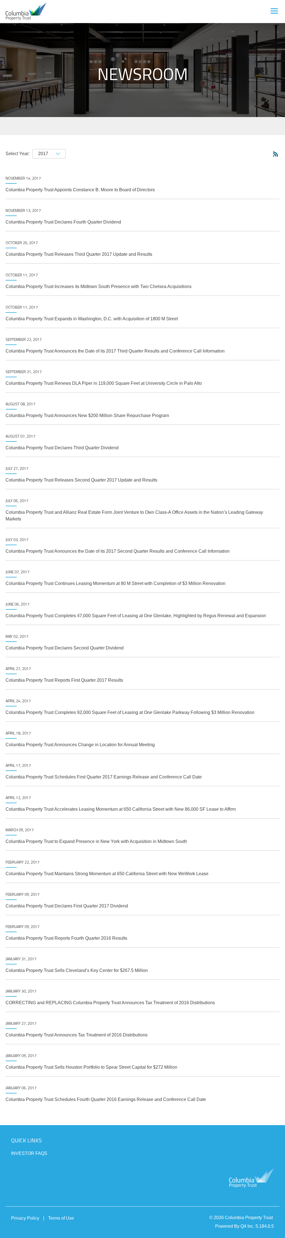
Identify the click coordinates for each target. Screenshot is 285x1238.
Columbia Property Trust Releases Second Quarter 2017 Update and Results (81, 480)
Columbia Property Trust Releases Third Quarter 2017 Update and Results (79, 254)
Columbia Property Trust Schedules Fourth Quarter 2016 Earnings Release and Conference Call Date (106, 1099)
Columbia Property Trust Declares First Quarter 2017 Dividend (67, 906)
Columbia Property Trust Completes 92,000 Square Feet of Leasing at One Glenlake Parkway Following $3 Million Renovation (130, 712)
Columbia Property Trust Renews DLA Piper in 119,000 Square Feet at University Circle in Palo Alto (104, 383)
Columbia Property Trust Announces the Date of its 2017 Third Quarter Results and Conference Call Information (115, 351)
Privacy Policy (25, 1218)
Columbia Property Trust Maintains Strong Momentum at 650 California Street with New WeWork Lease (107, 873)
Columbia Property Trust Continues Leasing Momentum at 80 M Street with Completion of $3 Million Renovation (115, 583)
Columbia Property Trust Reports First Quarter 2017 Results (64, 680)
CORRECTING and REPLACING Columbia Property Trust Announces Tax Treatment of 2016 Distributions (110, 1002)
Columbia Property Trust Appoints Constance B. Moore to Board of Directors (80, 189)
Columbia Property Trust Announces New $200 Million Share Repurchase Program (87, 415)
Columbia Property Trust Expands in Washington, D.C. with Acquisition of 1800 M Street (92, 318)
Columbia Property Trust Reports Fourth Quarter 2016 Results (66, 938)
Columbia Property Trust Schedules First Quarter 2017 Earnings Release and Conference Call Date (104, 777)
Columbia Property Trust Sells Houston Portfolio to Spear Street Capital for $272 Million (91, 1067)
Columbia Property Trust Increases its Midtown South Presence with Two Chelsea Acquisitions (98, 286)
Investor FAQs (29, 1153)
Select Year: (18, 153)
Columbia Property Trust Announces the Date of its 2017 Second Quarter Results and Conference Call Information (118, 551)
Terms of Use (61, 1218)
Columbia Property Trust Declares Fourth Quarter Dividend (63, 222)
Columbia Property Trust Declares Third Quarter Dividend (62, 447)
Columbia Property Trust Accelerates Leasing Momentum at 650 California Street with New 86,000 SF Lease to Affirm (121, 809)
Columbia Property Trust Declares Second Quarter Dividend (65, 648)
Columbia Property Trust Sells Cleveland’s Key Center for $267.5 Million (77, 970)
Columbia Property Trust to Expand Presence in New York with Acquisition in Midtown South (96, 841)
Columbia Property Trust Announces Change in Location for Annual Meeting (80, 744)
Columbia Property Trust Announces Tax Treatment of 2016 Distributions (77, 1035)
